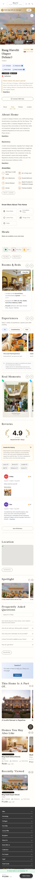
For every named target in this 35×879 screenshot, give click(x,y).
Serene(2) (24, 468)
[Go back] (3, 4)
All (4, 329)
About (5, 107)
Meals (12, 107)
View (30, 41)
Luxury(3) (5, 464)
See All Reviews (17, 528)
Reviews (20, 107)
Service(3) (15, 464)
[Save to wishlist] (25, 739)
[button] (14, 346)
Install (29, 10)
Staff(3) (5, 468)
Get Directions (7, 569)
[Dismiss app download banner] (33, 10)
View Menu (6, 257)
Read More (6, 92)
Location (29, 107)
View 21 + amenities (8, 192)
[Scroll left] (27, 265)
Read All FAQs (6, 652)
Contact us (17, 675)
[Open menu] (29, 4)
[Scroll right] (31, 265)
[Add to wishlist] (32, 15)
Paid (26, 329)
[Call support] (32, 4)
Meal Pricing (16, 257)
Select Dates (26, 876)
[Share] (26, 3)
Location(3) (24, 464)
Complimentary (15, 329)
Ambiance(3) (14, 468)
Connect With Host (18, 99)
